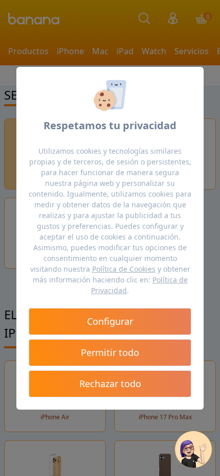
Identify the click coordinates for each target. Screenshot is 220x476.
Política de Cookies (124, 269)
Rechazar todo (110, 383)
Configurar (110, 321)
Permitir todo (110, 352)
